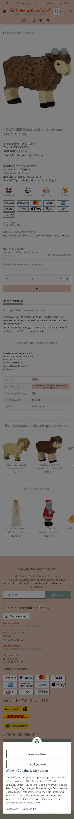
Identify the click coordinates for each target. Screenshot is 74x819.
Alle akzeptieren (37, 754)
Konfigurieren (38, 764)
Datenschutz (29, 808)
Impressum (12, 808)
